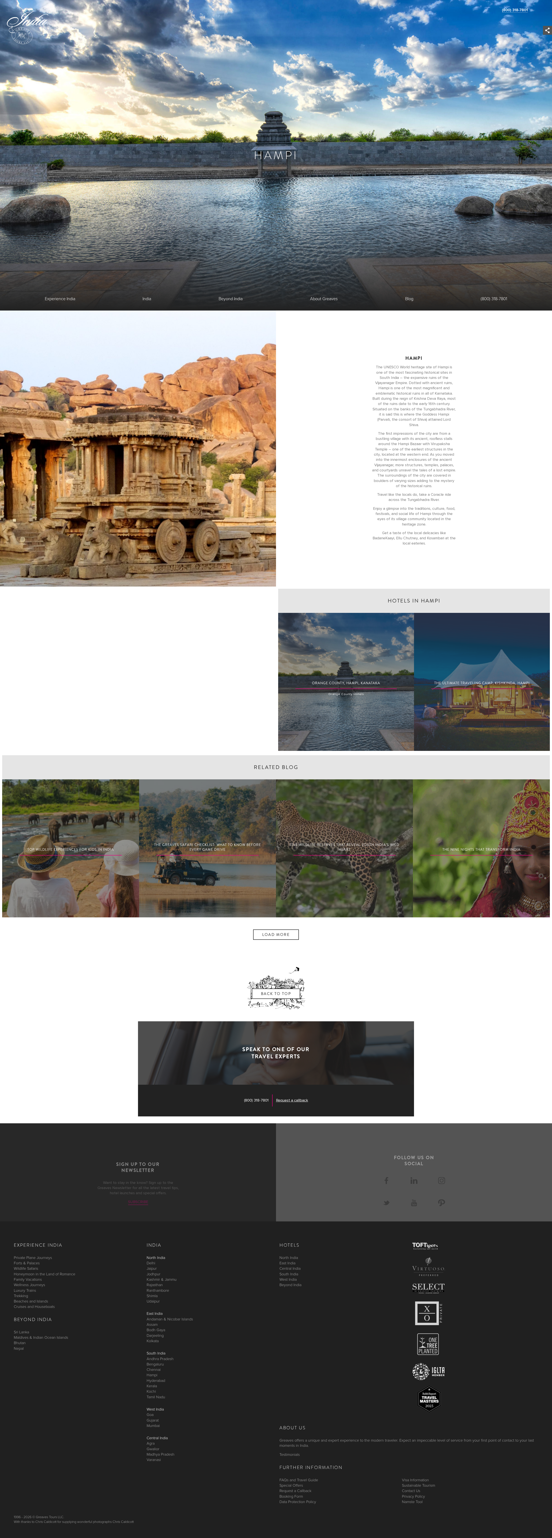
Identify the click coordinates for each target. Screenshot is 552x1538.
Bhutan (20, 1342)
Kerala (152, 1386)
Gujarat (153, 1420)
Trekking (21, 1295)
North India (156, 1257)
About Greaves (324, 298)
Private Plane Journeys (33, 1257)
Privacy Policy (413, 1496)
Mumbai (153, 1425)
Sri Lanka (21, 1331)
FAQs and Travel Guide (298, 1479)
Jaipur (152, 1268)
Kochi (151, 1391)
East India (155, 1313)
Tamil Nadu (156, 1396)
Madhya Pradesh (160, 1454)
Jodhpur (153, 1273)
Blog (409, 298)
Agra (151, 1443)
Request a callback (292, 1100)
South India (156, 1353)
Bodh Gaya (156, 1330)
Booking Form (291, 1496)
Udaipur (153, 1301)
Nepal (19, 1348)
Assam (152, 1324)
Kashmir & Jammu (162, 1279)
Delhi (151, 1263)
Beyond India (231, 298)
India (147, 298)
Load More (276, 934)
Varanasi (154, 1459)
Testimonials (289, 1454)
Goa (150, 1414)
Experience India (60, 298)
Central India (157, 1438)
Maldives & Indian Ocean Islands (41, 1337)
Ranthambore (158, 1290)
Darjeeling (155, 1335)
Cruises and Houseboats (34, 1306)
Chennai (154, 1369)
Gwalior (153, 1448)
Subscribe (138, 1202)
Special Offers (291, 1485)
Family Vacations (28, 1279)
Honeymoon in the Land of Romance (44, 1273)
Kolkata (153, 1341)
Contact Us (411, 1490)
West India (155, 1409)
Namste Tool (412, 1501)
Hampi (152, 1375)
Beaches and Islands (31, 1301)
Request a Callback (295, 1490)
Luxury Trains (25, 1290)
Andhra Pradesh (160, 1358)
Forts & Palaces (27, 1263)
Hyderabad (156, 1380)
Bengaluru (155, 1364)
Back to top (276, 994)
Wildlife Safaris (26, 1268)
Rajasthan (155, 1284)
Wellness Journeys (29, 1284)
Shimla (152, 1295)
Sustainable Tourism (418, 1485)
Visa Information (415, 1479)
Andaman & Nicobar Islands (170, 1319)
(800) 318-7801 (515, 10)
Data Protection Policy (297, 1501)
